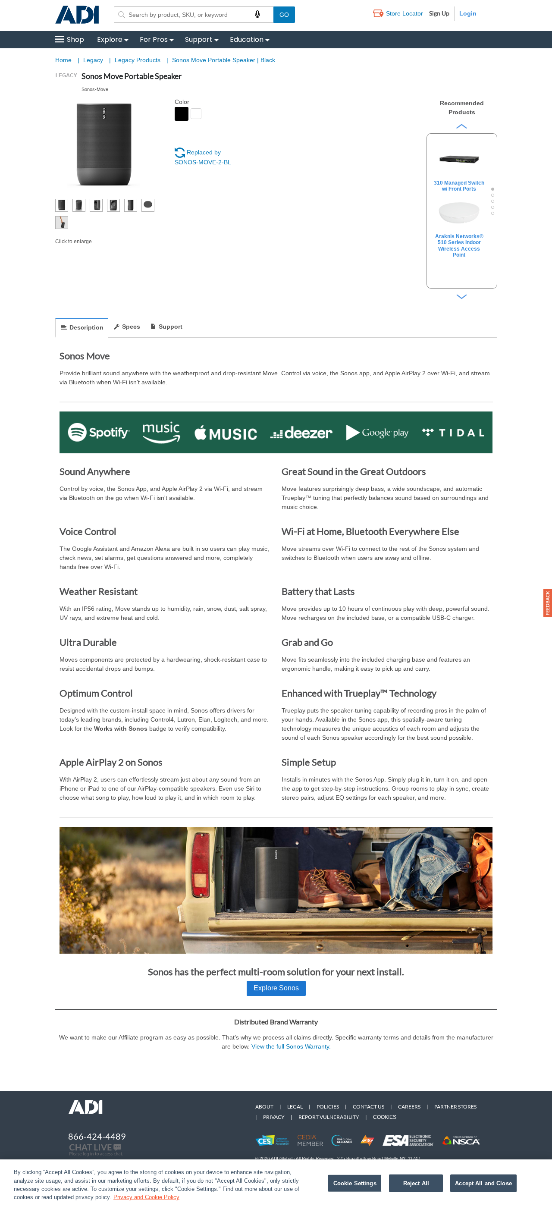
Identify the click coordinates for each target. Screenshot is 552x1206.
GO (284, 14)
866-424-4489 (97, 1136)
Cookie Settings (354, 1183)
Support (199, 39)
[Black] (181, 114)
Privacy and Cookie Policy (146, 1197)
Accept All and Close (483, 1183)
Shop (75, 39)
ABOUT (264, 1106)
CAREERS (409, 1106)
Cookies (384, 1117)
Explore (109, 39)
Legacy (94, 60)
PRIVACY (274, 1117)
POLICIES (328, 1106)
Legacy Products (138, 60)
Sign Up (439, 13)
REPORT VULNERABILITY (328, 1117)
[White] (196, 113)
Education (246, 39)
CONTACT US (368, 1106)
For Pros (154, 39)
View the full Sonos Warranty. (291, 1046)
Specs (131, 326)
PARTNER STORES (455, 1106)
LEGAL (295, 1106)
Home (63, 60)
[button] (547, 603)
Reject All (416, 1183)
